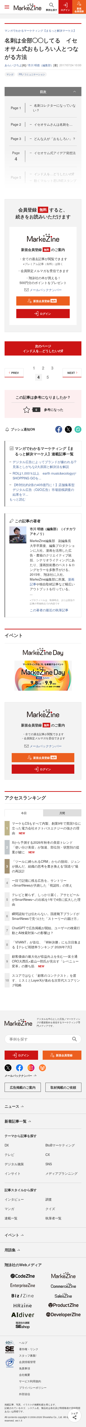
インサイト (13, 1173)
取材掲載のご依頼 (63, 1087)
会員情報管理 (27, 1362)
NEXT (71, 373)
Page (16, 108)
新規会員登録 (44, 301)
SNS (48, 1164)
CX (47, 1154)
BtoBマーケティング (60, 1145)
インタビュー (14, 1199)
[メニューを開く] (7, 7)
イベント (12, 1235)
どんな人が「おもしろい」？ (55, 138)
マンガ (9, 74)
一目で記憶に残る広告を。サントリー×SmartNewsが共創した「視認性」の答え (42, 882)
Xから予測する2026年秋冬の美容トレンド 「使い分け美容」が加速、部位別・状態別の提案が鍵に (45, 847)
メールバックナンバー (46, 289)
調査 (48, 1199)
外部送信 (24, 1394)
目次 (43, 91)
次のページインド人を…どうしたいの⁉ (43, 348)
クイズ (50, 1208)
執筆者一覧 (53, 1218)
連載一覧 (11, 1218)
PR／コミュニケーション (32, 74)
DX (7, 1145)
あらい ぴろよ (13, 65)
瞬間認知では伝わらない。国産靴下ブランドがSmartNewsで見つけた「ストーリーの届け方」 (46, 916)
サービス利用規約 (30, 1381)
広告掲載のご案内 (23, 1087)
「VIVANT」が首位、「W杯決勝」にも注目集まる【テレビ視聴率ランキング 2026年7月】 (46, 944)
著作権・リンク (28, 1349)
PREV (15, 373)
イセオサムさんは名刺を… (53, 124)
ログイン (45, 314)
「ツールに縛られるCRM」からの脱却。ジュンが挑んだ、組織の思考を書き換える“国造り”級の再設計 (46, 866)
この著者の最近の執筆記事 (49, 610)
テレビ (9, 1154)
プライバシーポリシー (33, 1387)
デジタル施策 (14, 1164)
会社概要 (24, 1375)
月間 (62, 813)
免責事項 (24, 1368)
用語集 (10, 1249)
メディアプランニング (61, 1173)
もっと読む (17, 499)
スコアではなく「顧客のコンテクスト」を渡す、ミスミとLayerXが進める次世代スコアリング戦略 (46, 980)
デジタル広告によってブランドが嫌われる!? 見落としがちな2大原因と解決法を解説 (46, 464)
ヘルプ (23, 1342)
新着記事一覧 (16, 1121)
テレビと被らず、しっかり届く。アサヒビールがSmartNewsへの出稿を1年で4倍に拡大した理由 (46, 899)
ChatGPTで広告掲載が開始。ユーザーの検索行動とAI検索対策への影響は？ (46, 930)
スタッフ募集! (27, 1355)
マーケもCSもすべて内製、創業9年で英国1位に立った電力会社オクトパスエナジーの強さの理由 (46, 828)
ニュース (12, 1106)
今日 (24, 813)
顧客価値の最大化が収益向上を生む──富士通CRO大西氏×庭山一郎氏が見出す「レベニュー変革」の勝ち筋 (45, 961)
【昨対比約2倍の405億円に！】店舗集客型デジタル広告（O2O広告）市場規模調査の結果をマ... (44, 489)
